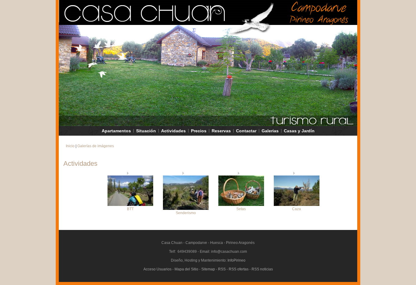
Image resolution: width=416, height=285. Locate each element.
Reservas (221, 130)
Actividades (173, 130)
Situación (146, 130)
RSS (222, 269)
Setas (241, 209)
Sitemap (208, 269)
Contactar (246, 130)
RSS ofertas (239, 269)
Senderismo (186, 213)
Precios (198, 130)
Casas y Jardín (299, 130)
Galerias (270, 130)
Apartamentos (116, 130)
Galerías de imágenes (95, 146)
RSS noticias (262, 269)
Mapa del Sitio (186, 269)
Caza (296, 209)
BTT (130, 209)
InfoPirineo (236, 260)
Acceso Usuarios (157, 269)
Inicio (70, 146)
